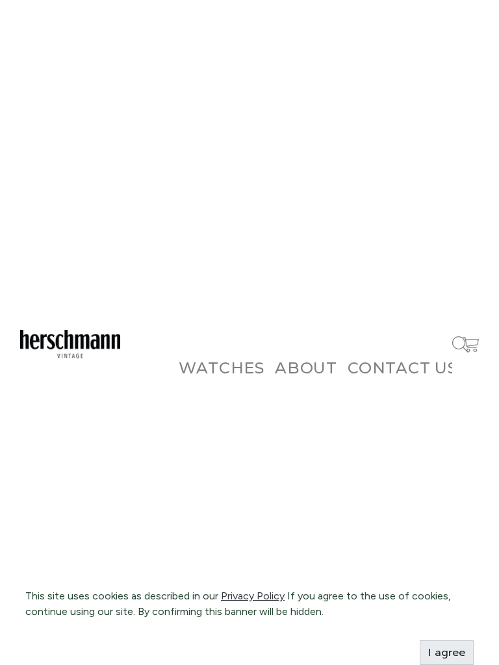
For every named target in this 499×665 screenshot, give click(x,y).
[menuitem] (221, 367)
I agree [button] (446, 652)
